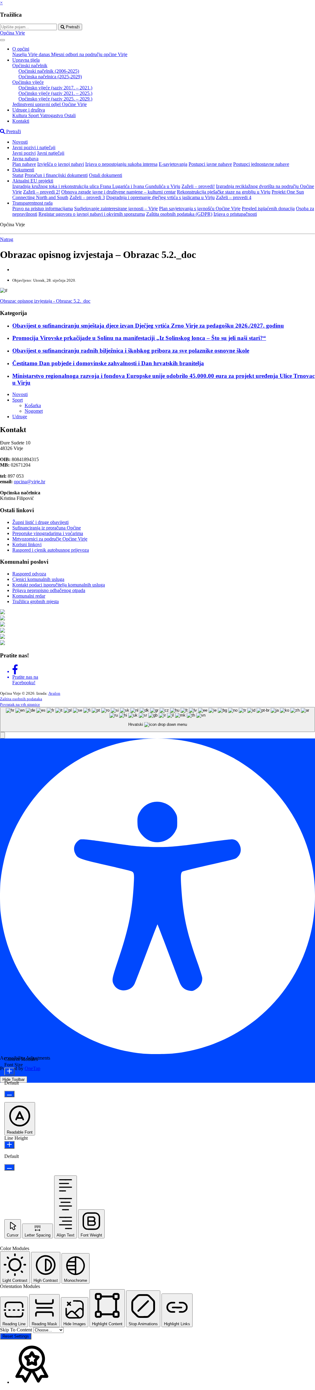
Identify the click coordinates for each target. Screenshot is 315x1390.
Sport (34, 115)
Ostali (70, 115)
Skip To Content (16, 1329)
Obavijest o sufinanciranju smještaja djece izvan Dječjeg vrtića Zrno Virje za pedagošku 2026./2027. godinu (148, 325)
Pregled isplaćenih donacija (268, 208)
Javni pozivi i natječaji (33, 147)
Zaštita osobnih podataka (21, 699)
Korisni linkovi (27, 544)
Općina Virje (12, 32)
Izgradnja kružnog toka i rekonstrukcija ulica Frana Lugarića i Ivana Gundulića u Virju (96, 186)
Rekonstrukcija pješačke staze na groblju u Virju (223, 191)
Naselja (20, 54)
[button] (2, 735)
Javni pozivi (24, 153)
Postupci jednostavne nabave (261, 164)
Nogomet (34, 411)
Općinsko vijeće (28, 82)
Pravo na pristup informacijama (42, 208)
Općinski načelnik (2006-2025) (48, 71)
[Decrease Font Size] (9, 1094)
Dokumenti (23, 169)
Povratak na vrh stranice (20, 704)
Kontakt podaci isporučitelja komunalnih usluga (58, 584)
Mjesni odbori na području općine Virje (89, 54)
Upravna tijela (26, 60)
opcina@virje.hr (29, 481)
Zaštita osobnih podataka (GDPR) (179, 214)
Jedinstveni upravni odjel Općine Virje (49, 104)
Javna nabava (25, 158)
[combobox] (157, 719)
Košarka (33, 405)
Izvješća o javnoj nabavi (60, 164)
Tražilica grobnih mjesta (35, 601)
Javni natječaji (50, 153)
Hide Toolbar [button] (13, 1079)
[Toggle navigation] (2, 40)
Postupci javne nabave (210, 164)
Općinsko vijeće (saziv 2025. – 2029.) (55, 98)
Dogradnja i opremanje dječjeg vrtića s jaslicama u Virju (160, 197)
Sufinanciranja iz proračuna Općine (46, 527)
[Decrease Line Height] (9, 1167)
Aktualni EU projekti (32, 180)
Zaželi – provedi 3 (87, 197)
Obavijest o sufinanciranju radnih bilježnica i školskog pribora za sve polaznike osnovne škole (130, 350)
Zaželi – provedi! (198, 186)
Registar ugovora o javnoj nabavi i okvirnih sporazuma (91, 214)
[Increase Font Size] (9, 1071)
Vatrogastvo (52, 115)
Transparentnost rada (32, 203)
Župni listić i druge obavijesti (40, 522)
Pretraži (72, 27)
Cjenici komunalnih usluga (38, 579)
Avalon (54, 693)
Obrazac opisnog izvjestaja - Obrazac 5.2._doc (45, 301)
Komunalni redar (28, 596)
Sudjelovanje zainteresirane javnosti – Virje (116, 208)
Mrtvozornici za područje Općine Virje (49, 539)
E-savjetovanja (173, 164)
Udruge (19, 416)
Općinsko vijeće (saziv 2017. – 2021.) (55, 87)
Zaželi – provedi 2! (41, 191)
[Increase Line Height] (9, 1145)
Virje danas (39, 54)
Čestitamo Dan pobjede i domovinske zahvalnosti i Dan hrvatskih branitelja (108, 363)
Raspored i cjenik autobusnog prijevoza (50, 550)
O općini (20, 48)
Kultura (20, 115)
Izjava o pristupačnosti (235, 214)
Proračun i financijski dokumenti (56, 175)
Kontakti (20, 121)
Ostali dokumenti (105, 175)
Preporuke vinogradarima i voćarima (47, 533)
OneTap (32, 1068)
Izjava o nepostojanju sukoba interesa (121, 164)
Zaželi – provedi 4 (233, 197)
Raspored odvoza (29, 573)
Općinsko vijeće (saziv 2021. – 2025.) (55, 93)
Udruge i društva (28, 109)
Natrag (6, 239)
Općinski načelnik (29, 65)
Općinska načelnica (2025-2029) (50, 76)
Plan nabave (24, 164)
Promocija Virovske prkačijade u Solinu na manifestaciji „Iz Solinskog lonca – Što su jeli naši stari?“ (139, 338)
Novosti (20, 142)
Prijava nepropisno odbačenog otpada (48, 590)
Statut (17, 175)
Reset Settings (15, 1336)
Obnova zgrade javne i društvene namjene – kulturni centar (118, 191)
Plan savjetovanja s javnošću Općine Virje (200, 208)
